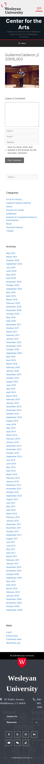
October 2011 (12, 531)
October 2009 (12, 606)
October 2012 (12, 492)
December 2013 (13, 446)
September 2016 (14, 353)
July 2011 (10, 542)
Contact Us (12, 716)
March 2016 (11, 364)
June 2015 (11, 385)
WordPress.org (13, 643)
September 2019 (14, 289)
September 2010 (14, 578)
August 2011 (12, 538)
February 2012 (13, 517)
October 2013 (12, 453)
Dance (9, 206)
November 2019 (13, 282)
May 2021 (10, 253)
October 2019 (12, 285)
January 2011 (12, 563)
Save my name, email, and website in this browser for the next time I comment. (22, 150)
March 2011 (11, 556)
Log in (9, 632)
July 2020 (10, 267)
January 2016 (12, 371)
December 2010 (13, 567)
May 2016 (10, 356)
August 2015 (12, 381)
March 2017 (11, 332)
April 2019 (11, 296)
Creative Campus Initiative (18, 203)
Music (9, 224)
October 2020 (12, 260)
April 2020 (11, 278)
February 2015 (13, 399)
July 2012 (10, 503)
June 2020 (11, 271)
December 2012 (13, 485)
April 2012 (11, 510)
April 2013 (11, 471)
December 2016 (13, 342)
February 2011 (12, 560)
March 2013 (11, 474)
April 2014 (11, 431)
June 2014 (11, 424)
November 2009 (14, 603)
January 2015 (12, 403)
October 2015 (12, 378)
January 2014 (12, 442)
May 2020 (11, 274)
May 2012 (10, 506)
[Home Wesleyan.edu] (22, 663)
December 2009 (14, 599)
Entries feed (12, 636)
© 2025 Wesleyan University (21, 758)
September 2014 (14, 417)
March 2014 (11, 435)
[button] (39, 8)
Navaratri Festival (14, 227)
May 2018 (10, 317)
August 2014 (12, 421)
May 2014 (10, 428)
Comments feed (13, 639)
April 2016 (11, 360)
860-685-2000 (39, 703)
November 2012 (13, 489)
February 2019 (13, 303)
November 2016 (13, 346)
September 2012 (14, 496)
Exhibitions (11, 214)
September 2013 (14, 456)
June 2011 (11, 546)
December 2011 (13, 524)
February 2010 (13, 592)
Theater (10, 231)
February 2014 (13, 439)
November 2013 (13, 449)
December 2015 (13, 374)
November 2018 (13, 310)
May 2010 (10, 581)
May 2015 (10, 389)
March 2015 (11, 396)
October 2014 (12, 414)
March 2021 (11, 257)
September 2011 (14, 535)
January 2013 (12, 481)
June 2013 (11, 463)
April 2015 (11, 392)
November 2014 (13, 410)
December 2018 (13, 307)
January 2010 (12, 596)
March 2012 (11, 513)
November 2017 (13, 324)
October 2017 (12, 328)
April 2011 (10, 553)
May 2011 (10, 549)
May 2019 (10, 292)
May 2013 (10, 467)
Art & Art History (14, 199)
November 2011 (13, 528)
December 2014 (13, 406)
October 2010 (12, 574)
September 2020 (14, 264)
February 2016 (13, 367)
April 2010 (11, 585)
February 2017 (13, 335)
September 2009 (14, 610)
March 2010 (11, 588)
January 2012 (12, 521)
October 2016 (12, 349)
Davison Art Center (15, 210)
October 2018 (12, 314)
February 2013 (13, 478)
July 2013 (10, 460)
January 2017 (12, 339)
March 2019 (11, 299)
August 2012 (12, 499)
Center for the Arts (24, 24)
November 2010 (13, 570)
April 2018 (11, 321)
